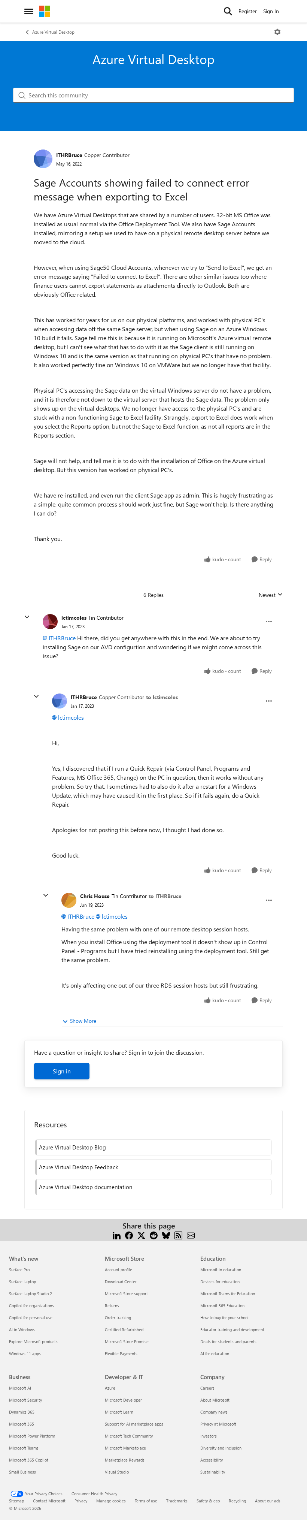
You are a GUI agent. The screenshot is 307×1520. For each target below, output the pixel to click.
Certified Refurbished (124, 1329)
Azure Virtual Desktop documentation (85, 1187)
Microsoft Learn (119, 1412)
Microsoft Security (25, 1400)
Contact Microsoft (49, 1501)
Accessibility (211, 1460)
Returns (112, 1305)
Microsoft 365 (21, 1424)
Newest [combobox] (271, 595)
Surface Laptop (22, 1281)
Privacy (81, 1501)
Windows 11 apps (25, 1353)
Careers (207, 1388)
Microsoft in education (220, 1269)
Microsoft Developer (123, 1400)
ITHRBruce (69, 154)
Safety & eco (208, 1501)
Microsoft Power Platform (32, 1436)
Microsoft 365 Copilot (28, 1460)
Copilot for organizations (31, 1305)
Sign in (62, 1071)
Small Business (22, 1472)
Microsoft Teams (24, 1448)
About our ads (267, 1501)
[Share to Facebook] (129, 1235)
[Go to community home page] (44, 11)
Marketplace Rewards (125, 1460)
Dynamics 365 (21, 1412)
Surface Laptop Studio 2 (30, 1293)
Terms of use (146, 1501)
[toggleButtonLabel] (277, 32)
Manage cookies (111, 1501)
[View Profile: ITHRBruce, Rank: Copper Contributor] (43, 158)
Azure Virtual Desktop (53, 32)
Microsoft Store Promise (127, 1341)
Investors (208, 1436)
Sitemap (16, 1501)
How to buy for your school (224, 1317)
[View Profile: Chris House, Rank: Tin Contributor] (68, 900)
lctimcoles (73, 617)
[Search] (228, 11)
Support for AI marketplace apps (134, 1424)
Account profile (118, 1269)
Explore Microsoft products (33, 1341)
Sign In (271, 11)
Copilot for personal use (30, 1317)
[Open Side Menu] (29, 11)
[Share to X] (141, 1235)
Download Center (121, 1281)
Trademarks (177, 1501)
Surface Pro (19, 1269)
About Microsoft (215, 1400)
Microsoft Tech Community (129, 1436)
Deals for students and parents (228, 1341)
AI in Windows (22, 1329)
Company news (214, 1412)
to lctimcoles (162, 697)
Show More (83, 1020)
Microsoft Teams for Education (227, 1293)
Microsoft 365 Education (222, 1305)
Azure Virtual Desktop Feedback (78, 1167)
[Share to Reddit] (154, 1235)
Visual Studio (117, 1472)
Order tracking (118, 1317)
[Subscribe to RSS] (178, 1235)
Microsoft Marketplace (125, 1448)
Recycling (237, 1501)
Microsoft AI (20, 1388)
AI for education (214, 1353)
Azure (110, 1388)
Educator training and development (232, 1329)
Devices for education (220, 1281)
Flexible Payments (121, 1353)
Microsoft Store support (126, 1293)
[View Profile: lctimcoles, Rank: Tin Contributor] (50, 621)
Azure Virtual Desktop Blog (72, 1147)
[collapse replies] (26, 617)
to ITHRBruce (165, 896)
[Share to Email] (191, 1235)
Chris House (95, 896)
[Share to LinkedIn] (117, 1235)
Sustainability (212, 1472)
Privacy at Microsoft (218, 1424)
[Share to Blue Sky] (166, 1235)
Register (247, 11)
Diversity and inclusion (220, 1448)
